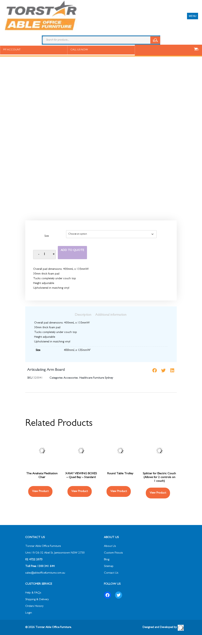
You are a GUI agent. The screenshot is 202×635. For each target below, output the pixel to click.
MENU (192, 16)
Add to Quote (72, 250)
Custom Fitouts (113, 553)
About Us (110, 546)
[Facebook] (107, 595)
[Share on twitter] (163, 370)
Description (83, 315)
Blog (106, 559)
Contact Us (111, 573)
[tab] (83, 315)
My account (12, 50)
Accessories (71, 378)
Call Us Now (79, 50)
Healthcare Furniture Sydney (96, 378)
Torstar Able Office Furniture (43, 546)
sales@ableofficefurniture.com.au (45, 573)
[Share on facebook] (154, 370)
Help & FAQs (33, 593)
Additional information (110, 315)
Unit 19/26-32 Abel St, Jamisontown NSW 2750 (55, 553)
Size (46, 236)
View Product (40, 491)
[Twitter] (118, 595)
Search (155, 40)
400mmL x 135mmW (77, 350)
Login (28, 613)
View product (118, 491)
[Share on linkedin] (172, 370)
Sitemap (108, 566)
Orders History (34, 606)
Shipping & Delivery (37, 599)
